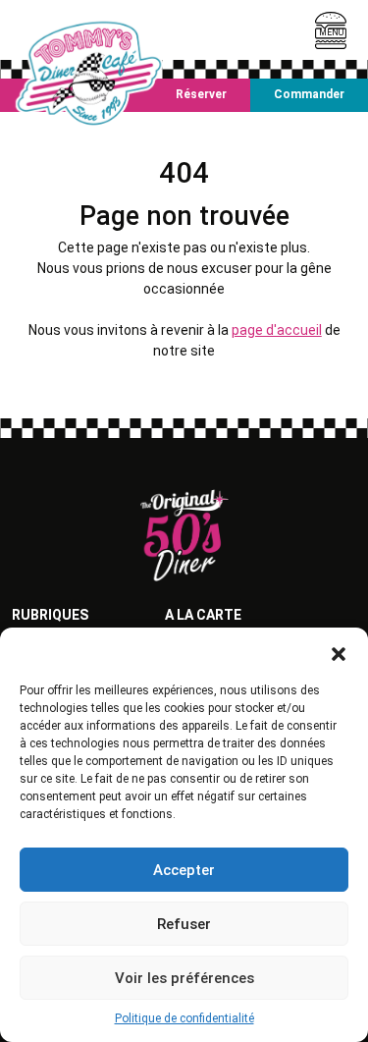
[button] (338, 652)
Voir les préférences (184, 978)
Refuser (184, 924)
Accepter (184, 870)
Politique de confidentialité (184, 1018)
